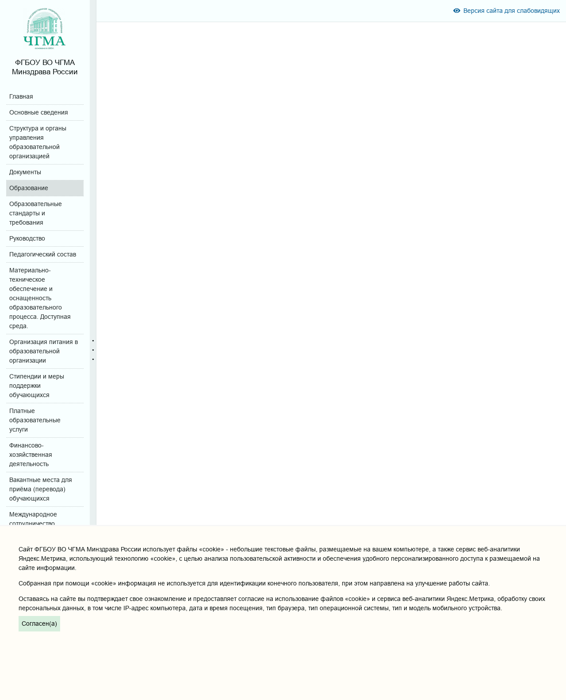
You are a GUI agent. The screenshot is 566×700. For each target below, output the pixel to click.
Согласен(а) (39, 623)
